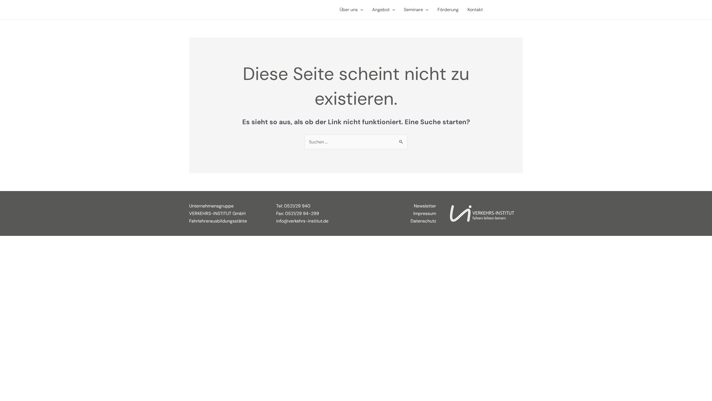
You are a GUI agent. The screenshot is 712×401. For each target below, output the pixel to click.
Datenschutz (423, 221)
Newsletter (425, 206)
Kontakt (475, 10)
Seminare (413, 10)
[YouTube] (520, 10)
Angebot (381, 10)
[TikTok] (512, 10)
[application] (360, 10)
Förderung (448, 10)
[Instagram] (495, 10)
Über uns (349, 10)
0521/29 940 (297, 206)
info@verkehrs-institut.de (302, 221)
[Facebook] (503, 10)
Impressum (424, 213)
